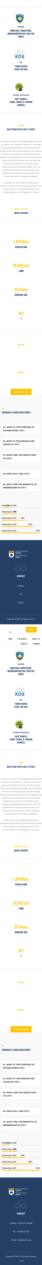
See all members (21, 392)
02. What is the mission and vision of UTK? (19, 443)
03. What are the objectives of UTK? (19, 457)
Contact (24, 644)
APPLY (31, 630)
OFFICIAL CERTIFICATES (21, 95)
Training (36, 644)
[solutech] (10, 632)
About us (36, 639)
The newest (22, 639)
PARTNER (21, 27)
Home (10, 639)
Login (22, 1261)
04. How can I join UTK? (16, 474)
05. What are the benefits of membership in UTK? (20, 486)
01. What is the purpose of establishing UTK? (18, 429)
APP (21, 62)
